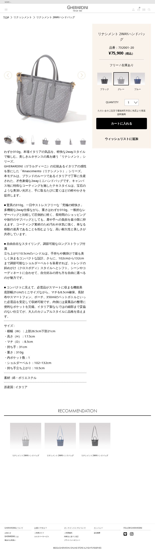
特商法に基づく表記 (71, 536)
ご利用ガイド (39, 533)
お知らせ (8, 533)
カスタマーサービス (41, 536)
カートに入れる (121, 123)
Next (81, 75)
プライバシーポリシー (72, 540)
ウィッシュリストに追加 (121, 138)
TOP (6, 17)
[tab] (45, 320)
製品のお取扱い (10, 540)
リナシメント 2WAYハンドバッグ (25, 455)
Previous (8, 75)
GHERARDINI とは (12, 536)
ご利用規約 (68, 533)
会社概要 (97, 533)
